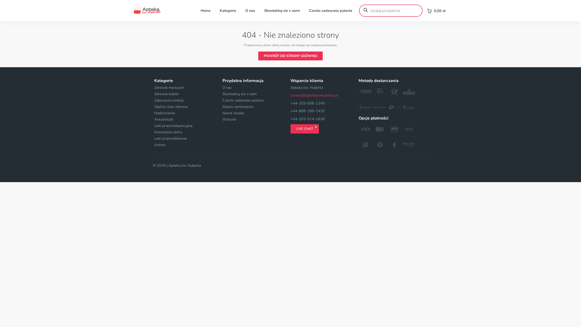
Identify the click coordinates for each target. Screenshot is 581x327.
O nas (250, 10)
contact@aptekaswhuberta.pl (314, 95)
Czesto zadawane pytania (330, 10)
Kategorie (228, 10)
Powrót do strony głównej (290, 56)
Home (206, 10)
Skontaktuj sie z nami (282, 10)
